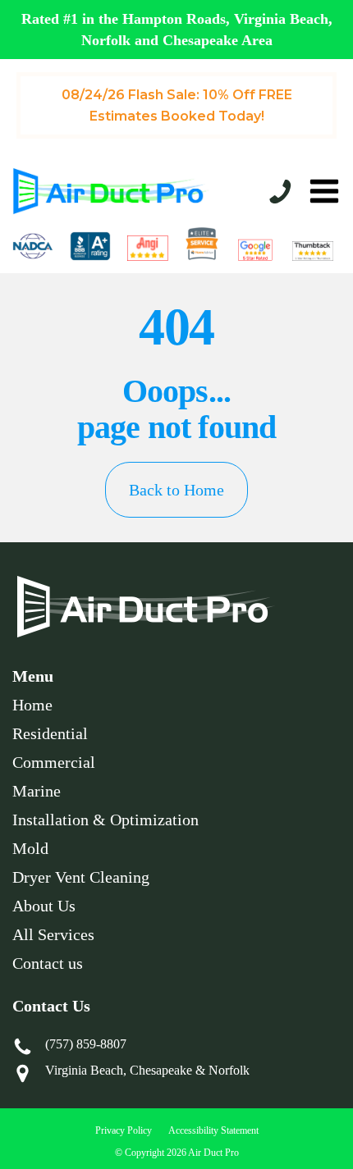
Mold (30, 848)
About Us (44, 906)
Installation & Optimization (105, 820)
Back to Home (176, 490)
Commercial (53, 762)
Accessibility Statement (213, 1130)
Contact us (47, 963)
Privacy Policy (123, 1130)
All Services (53, 934)
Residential (50, 733)
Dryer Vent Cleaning (80, 877)
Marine (36, 791)
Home (32, 705)
